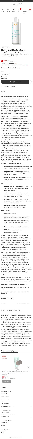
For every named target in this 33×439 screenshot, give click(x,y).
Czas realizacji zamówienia (8, 414)
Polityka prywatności (6, 420)
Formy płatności (5, 412)
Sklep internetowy (15, 437)
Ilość (2, 72)
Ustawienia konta (5, 402)
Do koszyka (6, 381)
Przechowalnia (5, 403)
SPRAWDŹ (20, 1)
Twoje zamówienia (6, 400)
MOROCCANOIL (5, 47)
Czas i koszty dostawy (6, 410)
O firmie (3, 431)
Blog (2, 433)
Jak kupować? (5, 422)
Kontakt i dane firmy (6, 429)
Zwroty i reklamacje (6, 391)
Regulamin (4, 393)
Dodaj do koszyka (15, 82)
